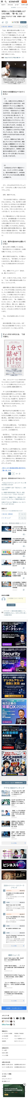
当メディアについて (18, 1041)
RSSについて (17, 1036)
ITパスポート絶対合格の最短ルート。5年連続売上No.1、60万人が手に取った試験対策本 (15, 613)
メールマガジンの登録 (7, 1033)
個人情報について (6, 1081)
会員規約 (4, 1041)
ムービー (17, 4)
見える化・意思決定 (7, 26)
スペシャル (10, 4)
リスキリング (24, 4)
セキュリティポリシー (7, 1078)
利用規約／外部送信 (18, 1033)
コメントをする (11, 605)
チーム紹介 (4, 1050)
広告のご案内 (5, 1052)
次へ (17, 474)
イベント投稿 (5, 1055)
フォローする (23, 26)
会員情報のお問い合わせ (20, 1064)
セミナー (3, 4)
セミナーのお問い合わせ (7, 1067)
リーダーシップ (6, 518)
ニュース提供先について (20, 1038)
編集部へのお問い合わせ (7, 1064)
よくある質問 (5, 1036)
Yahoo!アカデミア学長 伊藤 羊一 (13, 57)
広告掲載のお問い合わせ (20, 1067)
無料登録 (24, 1)
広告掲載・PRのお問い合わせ (13, 1008)
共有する (24, 22)
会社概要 (4, 1076)
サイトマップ (5, 1038)
